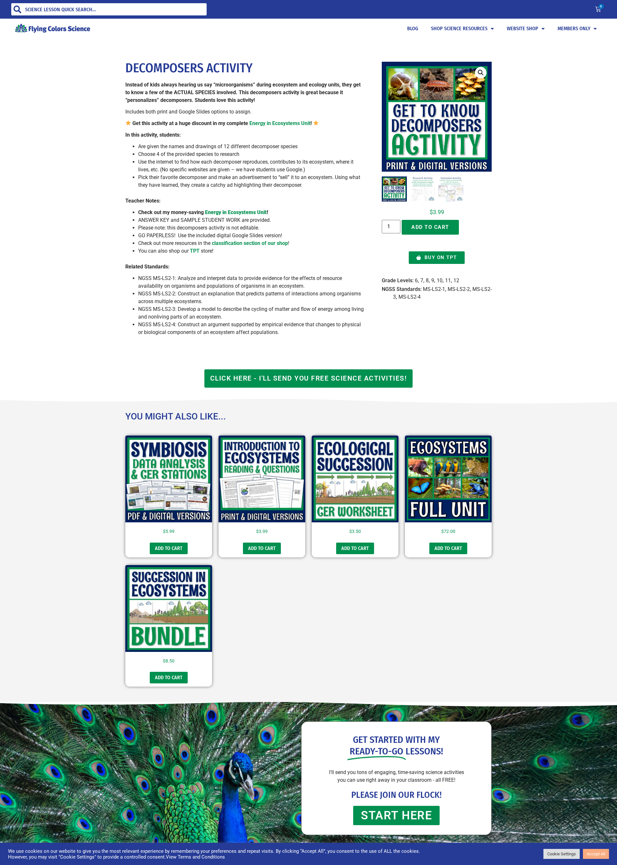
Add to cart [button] (169, 548)
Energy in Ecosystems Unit (279, 123)
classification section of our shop (250, 243)
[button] (481, 72)
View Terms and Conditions (195, 857)
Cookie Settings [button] (561, 853)
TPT (195, 251)
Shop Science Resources (459, 28)
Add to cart (430, 227)
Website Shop (522, 28)
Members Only (574, 28)
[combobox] (109, 9)
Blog (412, 28)
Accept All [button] (596, 853)
